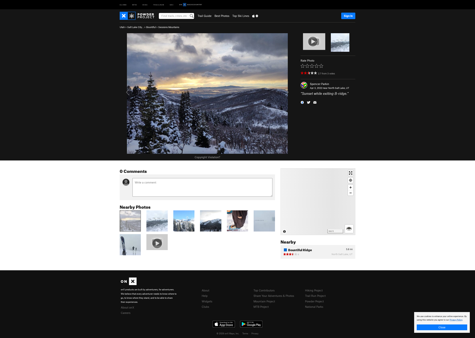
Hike (145, 4)
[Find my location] (350, 180)
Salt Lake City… (135, 27)
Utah (122, 27)
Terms (245, 333)
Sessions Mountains (168, 27)
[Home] (139, 16)
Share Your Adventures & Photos (273, 295)
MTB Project (261, 306)
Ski (172, 4)
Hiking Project (314, 290)
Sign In (348, 15)
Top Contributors (264, 290)
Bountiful (151, 27)
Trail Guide (205, 15)
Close (441, 327)
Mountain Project (264, 301)
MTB (134, 4)
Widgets (207, 301)
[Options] (349, 229)
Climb (123, 4)
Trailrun (158, 4)
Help (205, 295)
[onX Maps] (129, 284)
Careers (125, 312)
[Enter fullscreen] (350, 173)
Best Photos (221, 15)
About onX (127, 307)
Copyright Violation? (207, 157)
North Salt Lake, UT (338, 87)
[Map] (318, 201)
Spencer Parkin (319, 84)
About (205, 290)
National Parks (314, 306)
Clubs (205, 306)
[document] (442, 322)
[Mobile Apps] (255, 15)
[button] (302, 102)
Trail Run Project (315, 295)
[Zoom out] (350, 193)
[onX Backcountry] (190, 5)
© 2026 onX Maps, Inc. (228, 333)
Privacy (254, 333)
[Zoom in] (350, 187)
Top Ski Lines (240, 15)
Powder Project (314, 301)
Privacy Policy (456, 320)
